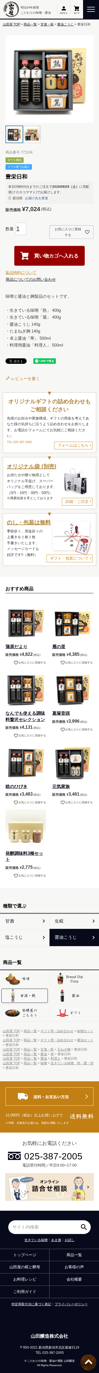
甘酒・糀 (47, 24)
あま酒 (56, 1240)
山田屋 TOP (11, 24)
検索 (85, 1225)
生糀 (59, 921)
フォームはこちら (73, 445)
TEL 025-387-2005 (19, 442)
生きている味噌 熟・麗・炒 (72, 1063)
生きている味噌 (36, 1240)
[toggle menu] (91, 9)
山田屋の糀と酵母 (24, 1267)
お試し (70, 1240)
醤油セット (85, 1040)
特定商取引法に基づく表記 (31, 1304)
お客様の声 (74, 1267)
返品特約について (21, 272)
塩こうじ (14, 937)
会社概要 (74, 1279)
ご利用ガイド (24, 1291)
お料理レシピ (24, 1279)
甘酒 (9, 921)
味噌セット (85, 1031)
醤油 (43, 1054)
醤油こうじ (65, 24)
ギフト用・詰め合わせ (56, 1031)
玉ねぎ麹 (63, 1049)
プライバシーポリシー (71, 1304)
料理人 (56, 1058)
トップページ (24, 1255)
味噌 (43, 1063)
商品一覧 (30, 24)
